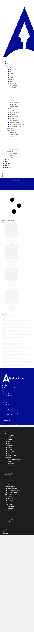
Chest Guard (13, 97)
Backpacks (13, 110)
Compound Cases (14, 112)
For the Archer (11, 91)
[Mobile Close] (1, 426)
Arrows (9, 67)
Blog (6, 402)
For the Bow (10, 108)
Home (4, 427)
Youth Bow (12, 136)
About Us (7, 404)
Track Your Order (8, 395)
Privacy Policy (8, 409)
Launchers (13, 87)
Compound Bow (11, 79)
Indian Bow (10, 128)
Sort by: (4, 220)
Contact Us (7, 406)
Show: (3, 222)
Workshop (10, 151)
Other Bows (10, 130)
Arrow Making (13, 69)
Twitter (3, 420)
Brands (4, 525)
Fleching (12, 73)
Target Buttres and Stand (17, 124)
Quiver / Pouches (14, 102)
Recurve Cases (14, 116)
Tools (11, 155)
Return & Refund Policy (12, 413)
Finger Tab (12, 100)
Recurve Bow (10, 138)
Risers (11, 147)
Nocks (11, 71)
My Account (8, 167)
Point (11, 75)
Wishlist (6, 397)
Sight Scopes (13, 85)
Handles (12, 81)
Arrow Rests (13, 140)
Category (7, 65)
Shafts (11, 77)
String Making (13, 153)
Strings (12, 118)
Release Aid (13, 104)
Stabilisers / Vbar (14, 89)
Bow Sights (13, 83)
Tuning (11, 157)
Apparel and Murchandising (17, 93)
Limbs (11, 146)
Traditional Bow (14, 134)
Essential (12, 98)
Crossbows (13, 132)
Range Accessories (15, 122)
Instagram (7, 420)
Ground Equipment (12, 120)
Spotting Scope (14, 106)
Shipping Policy (10, 414)
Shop (4, 429)
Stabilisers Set (14, 149)
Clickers (12, 144)
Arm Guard (13, 95)
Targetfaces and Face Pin (17, 126)
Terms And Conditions (10, 408)
